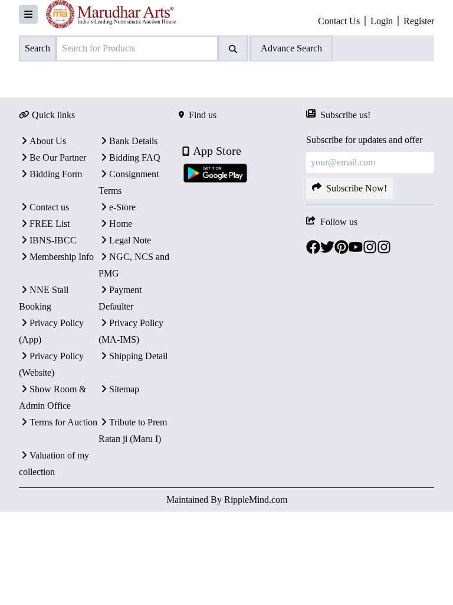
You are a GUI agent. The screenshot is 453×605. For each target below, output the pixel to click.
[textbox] (188, 77)
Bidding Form (55, 174)
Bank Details (133, 141)
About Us (47, 141)
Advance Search (291, 48)
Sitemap (124, 389)
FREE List (49, 224)
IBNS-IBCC (53, 240)
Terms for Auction (63, 422)
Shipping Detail (138, 356)
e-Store (122, 207)
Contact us (49, 207)
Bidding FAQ (134, 157)
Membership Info (61, 257)
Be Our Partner (57, 157)
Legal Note (130, 240)
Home (120, 224)
